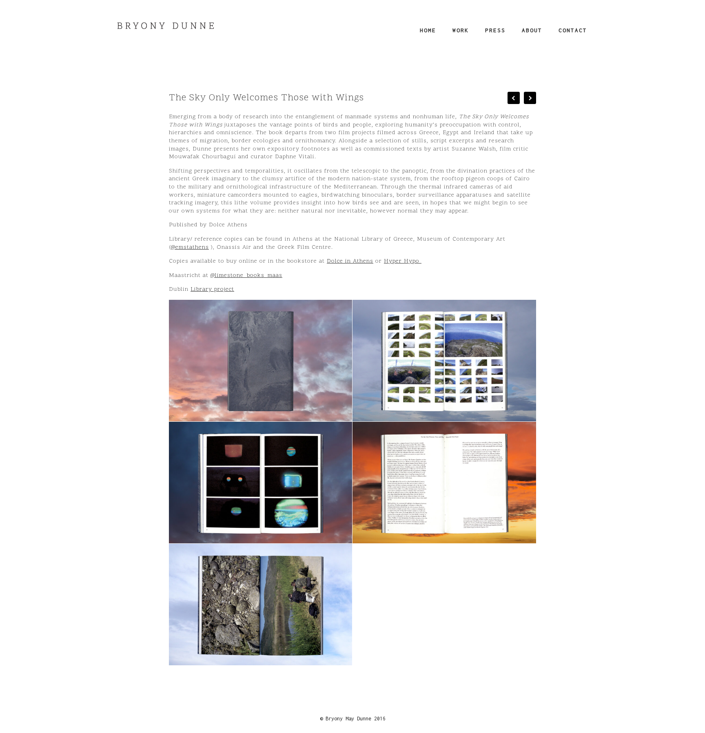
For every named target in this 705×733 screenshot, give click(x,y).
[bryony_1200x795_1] (260, 360)
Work (460, 30)
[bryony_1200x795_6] (260, 605)
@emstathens (190, 247)
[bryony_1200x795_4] (260, 483)
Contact (573, 30)
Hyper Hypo (402, 261)
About (532, 30)
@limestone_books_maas (246, 275)
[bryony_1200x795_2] (444, 360)
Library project (212, 289)
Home (428, 30)
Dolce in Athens (350, 261)
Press (495, 30)
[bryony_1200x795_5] (444, 483)
